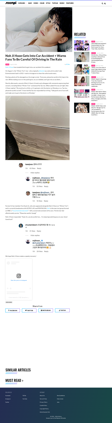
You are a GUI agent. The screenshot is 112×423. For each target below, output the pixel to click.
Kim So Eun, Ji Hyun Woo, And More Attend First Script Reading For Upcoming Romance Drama (99, 58)
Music (62, 3)
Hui (48, 208)
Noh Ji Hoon (9, 67)
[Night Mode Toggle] (105, 3)
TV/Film (93, 77)
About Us (42, 395)
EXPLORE (21, 3)
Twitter (30, 310)
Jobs (58, 402)
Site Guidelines (61, 395)
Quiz (30, 3)
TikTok (24, 395)
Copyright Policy (44, 408)
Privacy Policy (43, 402)
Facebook (13, 310)
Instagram (46, 310)
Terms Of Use (43, 399)
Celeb (42, 3)
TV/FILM (55, 3)
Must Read (13, 380)
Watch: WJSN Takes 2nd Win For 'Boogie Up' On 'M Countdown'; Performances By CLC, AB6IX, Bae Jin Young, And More (98, 110)
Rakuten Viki (59, 418)
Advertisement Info (45, 412)
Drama (93, 53)
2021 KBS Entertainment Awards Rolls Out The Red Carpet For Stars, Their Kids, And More (98, 46)
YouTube (25, 399)
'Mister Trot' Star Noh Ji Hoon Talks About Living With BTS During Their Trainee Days (98, 70)
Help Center (60, 399)
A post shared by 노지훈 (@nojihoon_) (19, 297)
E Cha (68, 64)
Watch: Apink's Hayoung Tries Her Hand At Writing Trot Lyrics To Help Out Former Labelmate (98, 82)
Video (35, 3)
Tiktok (63, 310)
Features (70, 3)
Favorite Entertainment (20, 211)
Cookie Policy (43, 405)
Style (48, 3)
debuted (41, 71)
